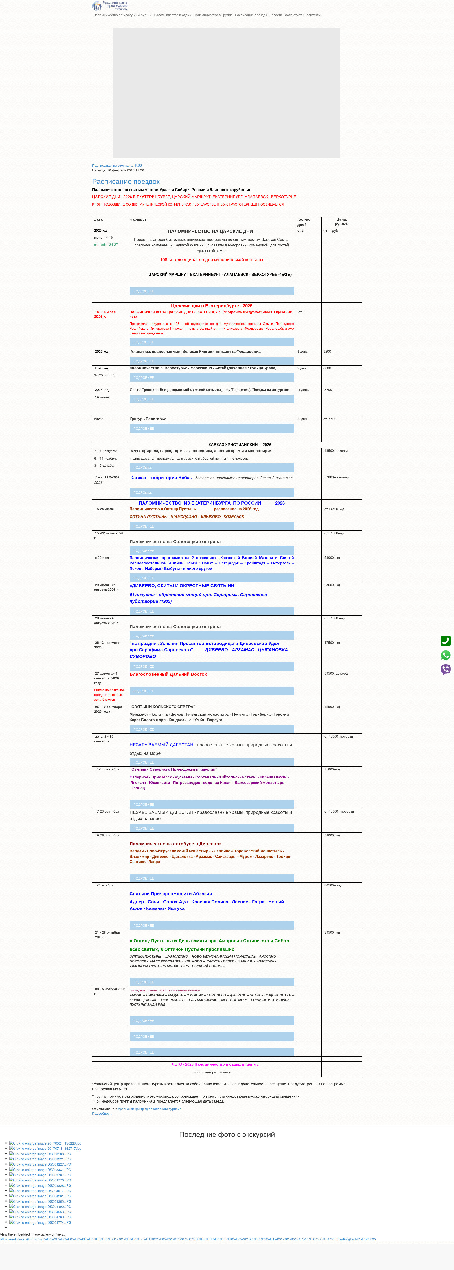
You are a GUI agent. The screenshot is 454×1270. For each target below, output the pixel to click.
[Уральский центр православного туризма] (110, 5)
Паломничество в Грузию (213, 14)
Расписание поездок (251, 14)
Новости (275, 14)
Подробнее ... (103, 1113)
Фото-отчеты (294, 14)
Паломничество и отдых (172, 14)
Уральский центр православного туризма (150, 1108)
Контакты (313, 14)
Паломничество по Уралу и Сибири (121, 14)
